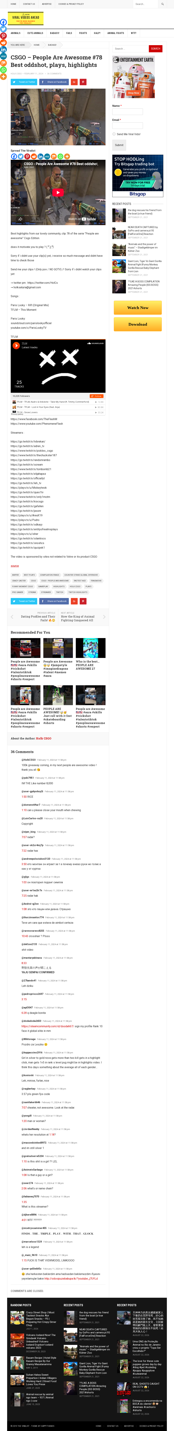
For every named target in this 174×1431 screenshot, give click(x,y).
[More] (67, 156)
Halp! (97, 33)
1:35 (24, 1202)
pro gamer (17, 592)
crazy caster (19, 581)
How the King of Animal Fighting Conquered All (77, 618)
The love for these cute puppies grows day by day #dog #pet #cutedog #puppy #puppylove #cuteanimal (147, 1367)
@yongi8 (26, 1115)
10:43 (25, 936)
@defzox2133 (29, 944)
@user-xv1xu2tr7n (32, 890)
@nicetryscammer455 (34, 1228)
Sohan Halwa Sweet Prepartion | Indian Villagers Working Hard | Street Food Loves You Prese (41, 1379)
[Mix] (54, 156)
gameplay (43, 586)
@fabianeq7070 (30, 1196)
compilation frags (49, 575)
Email (116, 120)
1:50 (24, 796)
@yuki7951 (28, 777)
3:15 (24, 999)
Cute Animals (35, 33)
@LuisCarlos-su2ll (32, 818)
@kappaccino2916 (32, 1052)
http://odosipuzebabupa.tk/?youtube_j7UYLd (71, 1278)
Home (13, 4)
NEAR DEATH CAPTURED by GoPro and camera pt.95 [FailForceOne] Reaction (143, 230)
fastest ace (80, 581)
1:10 (24, 810)
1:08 (24, 909)
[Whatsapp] (60, 156)
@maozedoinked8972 (34, 1142)
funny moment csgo (22, 586)
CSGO (33, 581)
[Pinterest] (83, 82)
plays (88, 586)
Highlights (59, 586)
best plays (29, 575)
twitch (59, 592)
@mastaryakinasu (32, 957)
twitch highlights (77, 592)
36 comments (54, 74)
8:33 (24, 963)
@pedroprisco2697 (32, 994)
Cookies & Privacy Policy (71, 4)
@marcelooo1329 (32, 1241)
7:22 (24, 850)
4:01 (24, 1220)
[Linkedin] (41, 156)
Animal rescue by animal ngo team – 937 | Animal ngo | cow (40, 1397)
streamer (46, 592)
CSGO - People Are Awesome (55, 581)
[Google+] (74, 82)
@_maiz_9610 (29, 1255)
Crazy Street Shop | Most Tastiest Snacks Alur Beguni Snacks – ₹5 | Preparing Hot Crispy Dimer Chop (41, 1319)
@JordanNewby (30, 1129)
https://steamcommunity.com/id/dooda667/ (48, 1026)
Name (117, 105)
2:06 (24, 1188)
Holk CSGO (16, 74)
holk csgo (75, 586)
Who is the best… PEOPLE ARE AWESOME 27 (87, 665)
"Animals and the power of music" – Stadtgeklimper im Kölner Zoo (143, 247)
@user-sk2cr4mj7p (32, 845)
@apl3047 (27, 1007)
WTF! (133, 33)
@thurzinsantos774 (33, 917)
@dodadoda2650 (31, 1021)
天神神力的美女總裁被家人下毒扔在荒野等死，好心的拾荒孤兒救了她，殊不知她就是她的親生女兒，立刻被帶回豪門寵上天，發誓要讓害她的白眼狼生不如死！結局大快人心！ (148, 1322)
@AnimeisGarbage (32, 1169)
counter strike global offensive (81, 575)
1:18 (51, 1134)
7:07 (24, 837)
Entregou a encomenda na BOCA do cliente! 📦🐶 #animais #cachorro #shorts (147, 1405)
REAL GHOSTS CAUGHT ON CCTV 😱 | (146, 1385)
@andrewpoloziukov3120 (36, 858)
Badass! (54, 33)
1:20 (24, 1121)
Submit (119, 145)
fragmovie (96, 581)
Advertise (46, 4)
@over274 (27, 1183)
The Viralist (24, 1426)
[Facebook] (14, 156)
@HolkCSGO (29, 759)
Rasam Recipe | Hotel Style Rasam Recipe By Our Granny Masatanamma (41, 1361)
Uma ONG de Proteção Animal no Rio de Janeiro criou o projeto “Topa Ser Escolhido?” (147, 1346)
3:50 (24, 864)
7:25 (24, 895)
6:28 (24, 1013)
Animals (15, 33)
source (15, 565)
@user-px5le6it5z (31, 1268)
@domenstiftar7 (31, 804)
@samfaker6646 (31, 1102)
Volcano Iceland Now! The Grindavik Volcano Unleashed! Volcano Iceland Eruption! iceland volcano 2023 (41, 1341)
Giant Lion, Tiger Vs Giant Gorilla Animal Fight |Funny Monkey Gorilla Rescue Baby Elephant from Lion (94, 1368)
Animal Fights (115, 33)
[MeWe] (47, 156)
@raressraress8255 (33, 930)
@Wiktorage (29, 1039)
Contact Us (29, 4)
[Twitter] (21, 156)
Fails (69, 33)
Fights (83, 33)
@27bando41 (29, 980)
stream (32, 592)
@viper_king (29, 831)
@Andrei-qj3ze (30, 903)
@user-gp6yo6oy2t (32, 791)
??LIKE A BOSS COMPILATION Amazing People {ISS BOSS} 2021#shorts (144, 285)
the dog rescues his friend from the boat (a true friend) (94, 1315)
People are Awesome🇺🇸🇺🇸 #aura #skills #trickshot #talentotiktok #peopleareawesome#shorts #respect (25, 670)
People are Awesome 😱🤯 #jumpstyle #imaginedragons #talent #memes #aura (57, 668)
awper (15, 575)
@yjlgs (25, 876)
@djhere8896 (29, 1214)
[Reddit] (34, 156)
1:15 (24, 1260)
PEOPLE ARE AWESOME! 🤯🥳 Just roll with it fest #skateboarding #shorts (57, 716)
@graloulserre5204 (33, 1156)
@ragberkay (28, 1088)
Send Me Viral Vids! (129, 134)
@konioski (28, 1075)
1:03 (24, 882)
